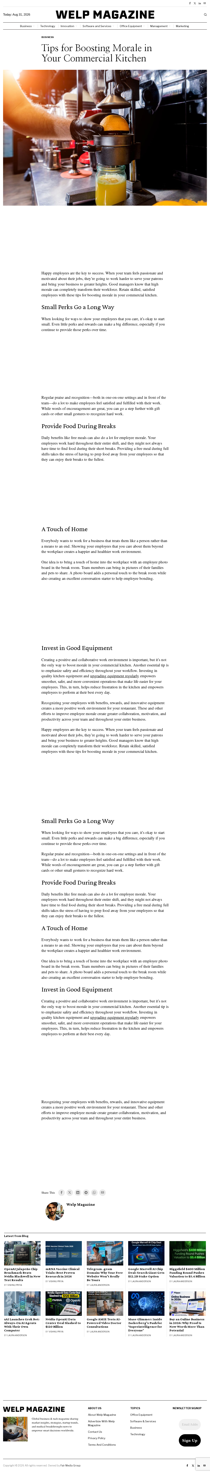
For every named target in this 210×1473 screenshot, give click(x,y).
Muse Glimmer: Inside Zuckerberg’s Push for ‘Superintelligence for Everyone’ (145, 1324)
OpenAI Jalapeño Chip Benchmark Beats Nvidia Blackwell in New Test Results (22, 1274)
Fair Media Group (70, 1465)
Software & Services (143, 1421)
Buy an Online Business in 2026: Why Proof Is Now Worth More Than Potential (186, 1324)
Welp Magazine (80, 1204)
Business (47, 37)
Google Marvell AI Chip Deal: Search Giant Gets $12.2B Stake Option (146, 1272)
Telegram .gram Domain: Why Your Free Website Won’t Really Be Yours (105, 1274)
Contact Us (95, 1431)
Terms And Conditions (102, 1444)
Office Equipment (141, 1414)
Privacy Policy (96, 1438)
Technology (137, 1434)
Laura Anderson (100, 1285)
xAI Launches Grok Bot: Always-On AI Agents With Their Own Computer (21, 1324)
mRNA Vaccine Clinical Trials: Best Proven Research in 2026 (63, 1272)
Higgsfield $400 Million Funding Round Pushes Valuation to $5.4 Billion (187, 1272)
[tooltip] (190, 3)
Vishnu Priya (14, 1285)
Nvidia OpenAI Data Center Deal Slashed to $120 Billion (63, 1323)
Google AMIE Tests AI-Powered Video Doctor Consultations (104, 1323)
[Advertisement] (105, 240)
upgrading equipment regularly (114, 675)
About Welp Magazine (102, 1414)
